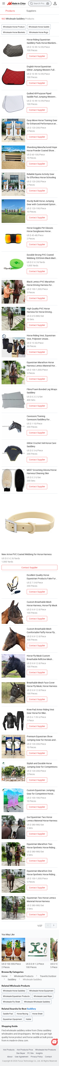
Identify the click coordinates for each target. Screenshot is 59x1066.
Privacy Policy (37, 1056)
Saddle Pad (8, 1013)
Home (4, 976)
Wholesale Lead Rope (43, 996)
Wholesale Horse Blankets (14, 32)
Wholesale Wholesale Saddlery (37, 1001)
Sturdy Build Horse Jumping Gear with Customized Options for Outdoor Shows (41, 202)
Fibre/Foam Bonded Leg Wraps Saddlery (42, 391)
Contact (48, 1056)
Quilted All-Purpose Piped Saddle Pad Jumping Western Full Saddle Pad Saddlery (41, 95)
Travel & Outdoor (48, 976)
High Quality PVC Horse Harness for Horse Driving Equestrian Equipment (39, 310)
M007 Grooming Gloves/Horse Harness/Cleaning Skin (41, 471)
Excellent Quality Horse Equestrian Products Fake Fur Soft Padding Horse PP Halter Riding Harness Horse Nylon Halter (41, 577)
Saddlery (12, 979)
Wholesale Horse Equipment (41, 990)
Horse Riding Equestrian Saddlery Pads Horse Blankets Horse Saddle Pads (41, 41)
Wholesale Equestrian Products (16, 996)
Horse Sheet (37, 1013)
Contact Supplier (37, 56)
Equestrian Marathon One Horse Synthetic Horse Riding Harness (41, 872)
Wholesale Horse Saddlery (14, 990)
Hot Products (8, 1049)
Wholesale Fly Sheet (11, 1001)
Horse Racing (22, 1013)
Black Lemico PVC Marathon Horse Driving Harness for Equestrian (41, 283)
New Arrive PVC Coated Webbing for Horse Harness (27, 554)
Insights (39, 1053)
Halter (28, 1019)
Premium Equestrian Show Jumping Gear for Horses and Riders (41, 738)
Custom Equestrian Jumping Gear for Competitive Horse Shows (41, 792)
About (9, 1056)
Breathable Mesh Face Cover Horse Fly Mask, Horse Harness (42, 684)
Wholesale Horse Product (14, 26)
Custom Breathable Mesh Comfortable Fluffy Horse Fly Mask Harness (41, 630)
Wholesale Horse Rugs (38, 32)
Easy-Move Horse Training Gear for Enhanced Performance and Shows (42, 122)
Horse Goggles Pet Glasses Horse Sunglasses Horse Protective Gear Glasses (40, 229)
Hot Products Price (25, 1049)
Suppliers (31, 10)
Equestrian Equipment (12, 1019)
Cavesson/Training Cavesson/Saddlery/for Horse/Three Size (38, 418)
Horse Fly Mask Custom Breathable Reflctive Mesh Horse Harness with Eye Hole (41, 657)
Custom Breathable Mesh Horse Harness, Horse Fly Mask (42, 603)
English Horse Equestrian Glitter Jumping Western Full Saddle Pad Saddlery (40, 68)
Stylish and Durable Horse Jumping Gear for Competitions (42, 765)
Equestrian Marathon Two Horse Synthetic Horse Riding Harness (41, 845)
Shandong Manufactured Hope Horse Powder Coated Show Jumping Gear (42, 149)
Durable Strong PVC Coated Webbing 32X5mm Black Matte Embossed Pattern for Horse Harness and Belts (42, 256)
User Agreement (21, 1056)
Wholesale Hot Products (45, 1049)
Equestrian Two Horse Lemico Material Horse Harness (41, 899)
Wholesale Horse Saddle (39, 26)
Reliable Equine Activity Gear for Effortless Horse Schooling (41, 176)
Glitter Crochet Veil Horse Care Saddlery (41, 445)
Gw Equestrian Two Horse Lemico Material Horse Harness (42, 819)
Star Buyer (20, 1053)
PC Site (30, 1053)
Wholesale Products (23, 976)
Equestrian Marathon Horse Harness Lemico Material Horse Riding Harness (42, 364)
